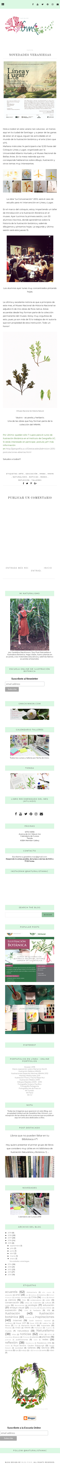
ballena (33, 1295)
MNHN (51, 474)
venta (43, 1350)
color (48, 1300)
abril (12, 1253)
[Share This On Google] (35, 483)
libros (7, 1325)
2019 (10, 1233)
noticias (34, 477)
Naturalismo (20, 477)
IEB (48, 1310)
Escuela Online (46, 1308)
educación (32, 474)
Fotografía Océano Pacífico (30, 1084)
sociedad (19, 1348)
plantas (46, 1337)
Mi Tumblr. (29, 1090)
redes (44, 477)
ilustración (12, 1313)
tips (16, 1350)
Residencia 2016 (44, 1343)
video (51, 1350)
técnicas (8, 1350)
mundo (8, 1331)
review (7, 1345)
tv (30, 1350)
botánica (42, 1295)
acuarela (11, 1292)
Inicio (48, 567)
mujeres (49, 1328)
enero (12, 1258)
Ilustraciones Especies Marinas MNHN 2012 (29, 1073)
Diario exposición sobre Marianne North (29, 1069)
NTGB (49, 1334)
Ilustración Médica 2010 (30, 1080)
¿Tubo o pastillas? (29, 1009)
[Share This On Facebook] (23, 483)
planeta (35, 1337)
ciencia (12, 1300)
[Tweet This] (28, 483)
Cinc (24, 1300)
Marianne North (28, 1325)
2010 (10, 1274)
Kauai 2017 (21, 1323)
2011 (10, 1272)
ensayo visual (17, 1307)
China (44, 1297)
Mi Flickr (29, 1093)
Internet (17, 1320)
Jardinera (8, 1323)
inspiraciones (44, 1317)
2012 (10, 1269)
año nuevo (46, 1292)
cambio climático (21, 1297)
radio (35, 1340)
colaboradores (35, 1300)
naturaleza (23, 1330)
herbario (37, 1310)
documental (19, 1305)
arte (21, 474)
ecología (32, 1305)
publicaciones (22, 1339)
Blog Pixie (27, 1462)
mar (15, 1325)
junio (12, 1251)
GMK (26, 1310)
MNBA (43, 474)
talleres (37, 480)
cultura (48, 1303)
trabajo (24, 1350)
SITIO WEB (29, 832)
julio (12, 1248)
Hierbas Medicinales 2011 (29, 1075)
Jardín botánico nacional (40, 1321)
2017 (10, 1238)
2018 (10, 1235)
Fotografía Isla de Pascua (30, 1088)
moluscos (38, 1328)
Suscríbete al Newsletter (24, 679)
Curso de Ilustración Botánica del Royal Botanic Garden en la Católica (29, 958)
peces (17, 1337)
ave (27, 1295)
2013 (10, 1267)
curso (7, 1305)
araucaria (8, 1295)
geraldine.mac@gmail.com (35, 857)
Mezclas (8, 1328)
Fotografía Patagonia (29, 1086)
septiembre (15, 1246)
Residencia (30, 1343)
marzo (13, 1256)
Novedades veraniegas (19, 1261)
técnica (45, 1347)
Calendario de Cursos (29, 836)
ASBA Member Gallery (29, 840)
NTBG (41, 1334)
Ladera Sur (47, 1323)
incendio (28, 1317)
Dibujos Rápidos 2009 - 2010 (29, 1082)
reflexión (24, 480)
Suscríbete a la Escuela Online (24, 1428)
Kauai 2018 (34, 1323)
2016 (10, 1240)
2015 (10, 1243)
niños (14, 1334)
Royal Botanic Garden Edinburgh (29, 1345)
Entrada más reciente (21, 567)
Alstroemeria (32, 1292)
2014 (10, 1264)
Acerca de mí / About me (30, 834)
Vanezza (36, 1350)
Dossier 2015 (29, 1067)
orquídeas (9, 1337)
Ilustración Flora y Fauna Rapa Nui (30, 1077)
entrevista (33, 1308)
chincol (51, 1297)
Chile (34, 1297)
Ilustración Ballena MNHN (29, 1071)
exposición (10, 1310)
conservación (12, 1302)
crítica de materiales (33, 1303)
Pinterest (26, 1337)
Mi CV (29, 1095)
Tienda (30, 838)
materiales (45, 1325)
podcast (8, 1340)
